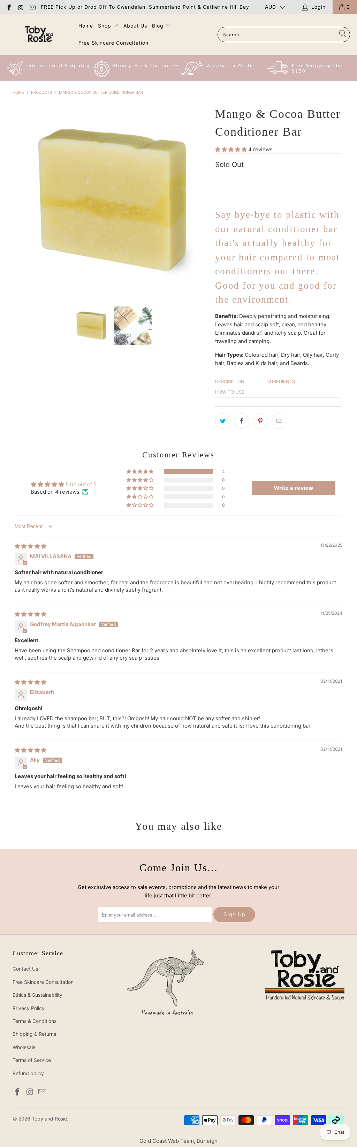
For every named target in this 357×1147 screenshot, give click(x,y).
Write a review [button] (293, 487)
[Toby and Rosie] (39, 34)
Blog (158, 26)
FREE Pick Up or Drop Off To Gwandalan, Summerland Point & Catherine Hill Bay (145, 7)
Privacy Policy (29, 1008)
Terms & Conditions (34, 1021)
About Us (135, 26)
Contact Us (25, 969)
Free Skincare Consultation (113, 43)
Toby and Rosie (49, 1119)
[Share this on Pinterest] (260, 421)
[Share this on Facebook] (241, 421)
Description (229, 381)
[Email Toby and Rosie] (32, 7)
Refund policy (28, 1073)
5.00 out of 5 (81, 484)
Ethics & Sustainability (37, 995)
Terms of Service (32, 1060)
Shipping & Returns (34, 1034)
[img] (30, 546)
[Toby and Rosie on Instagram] (20, 7)
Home (85, 26)
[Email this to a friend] (279, 421)
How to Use (229, 392)
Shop (104, 26)
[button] (231, 149)
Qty (219, 179)
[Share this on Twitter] (222, 421)
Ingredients (280, 381)
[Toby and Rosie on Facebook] (8, 7)
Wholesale (24, 1047)
